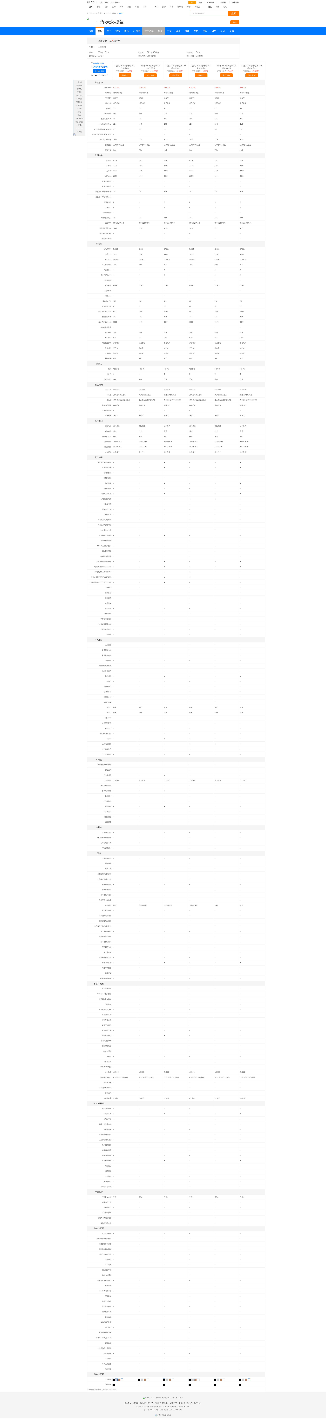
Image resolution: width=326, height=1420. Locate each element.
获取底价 (125, 75)
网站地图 (143, 1403)
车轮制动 (79, 99)
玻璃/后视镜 (79, 122)
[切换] (106, 2)
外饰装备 (79, 105)
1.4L (101, 52)
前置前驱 (152, 56)
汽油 (101, 56)
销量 (160, 31)
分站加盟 (197, 1403)
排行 (144, 7)
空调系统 (79, 125)
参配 (100, 31)
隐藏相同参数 (98, 63)
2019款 (103, 47)
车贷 (196, 31)
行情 (189, 7)
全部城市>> (115, 2)
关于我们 (135, 1403)
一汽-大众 (105, 22)
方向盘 (79, 109)
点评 (178, 31)
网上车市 (91, 2)
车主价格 (149, 31)
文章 (169, 31)
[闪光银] (116, 1380)
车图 (109, 31)
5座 (198, 52)
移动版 (223, 2)
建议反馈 (165, 1403)
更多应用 (210, 2)
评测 (121, 7)
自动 (150, 52)
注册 (200, 2)
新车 (98, 7)
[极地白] (122, 1380)
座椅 (79, 115)
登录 (193, 2)
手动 (157, 52)
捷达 (114, 13)
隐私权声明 (174, 1403)
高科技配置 (80, 128)
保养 (231, 31)
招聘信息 (150, 1403)
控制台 (79, 112)
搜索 (233, 13)
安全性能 (79, 102)
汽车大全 (99, 13)
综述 (91, 31)
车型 (137, 7)
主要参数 (79, 82)
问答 (217, 7)
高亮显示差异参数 (100, 67)
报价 (164, 7)
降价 (171, 7)
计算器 (197, 7)
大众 (108, 13)
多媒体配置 (79, 118)
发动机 (79, 89)
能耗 (187, 31)
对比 (129, 7)
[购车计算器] (133, 71)
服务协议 (182, 1403)
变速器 (79, 92)
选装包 (79, 132)
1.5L (108, 52)
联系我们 (158, 1403)
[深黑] (164, 1380)
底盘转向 (79, 95)
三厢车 (200, 56)
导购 (106, 7)
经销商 (180, 7)
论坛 (225, 7)
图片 (114, 7)
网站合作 (189, 1403)
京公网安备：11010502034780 (171, 1410)
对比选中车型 (99, 71)
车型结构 (79, 85)
